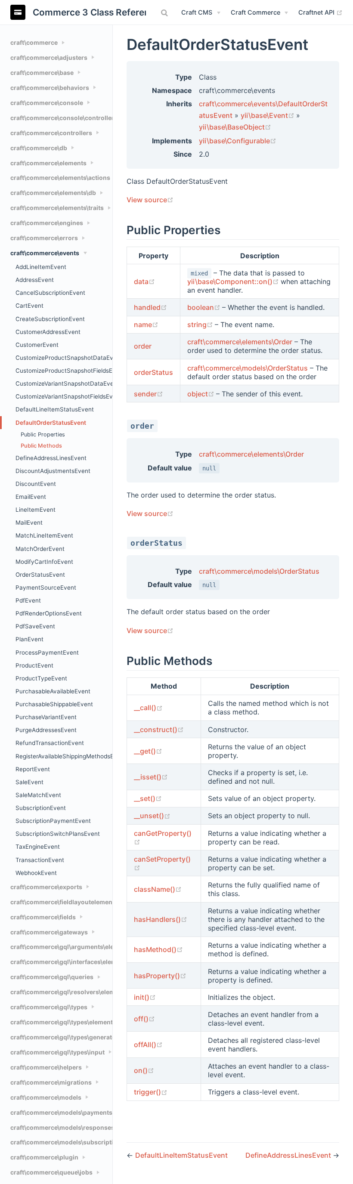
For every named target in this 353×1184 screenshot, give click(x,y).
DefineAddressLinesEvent (51, 457)
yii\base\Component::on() (234, 281)
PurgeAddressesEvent (46, 729)
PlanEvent (29, 639)
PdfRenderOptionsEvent (48, 613)
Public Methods (41, 445)
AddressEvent (34, 279)
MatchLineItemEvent (44, 535)
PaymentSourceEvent (45, 587)
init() (145, 997)
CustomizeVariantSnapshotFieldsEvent (63, 396)
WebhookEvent (36, 872)
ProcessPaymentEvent (47, 652)
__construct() (159, 729)
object (201, 394)
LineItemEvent (35, 509)
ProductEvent (34, 665)
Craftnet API (320, 12)
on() (144, 1070)
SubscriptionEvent (40, 807)
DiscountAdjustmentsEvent (52, 470)
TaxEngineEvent (37, 846)
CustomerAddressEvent (48, 331)
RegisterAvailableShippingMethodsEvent (63, 756)
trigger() (150, 1092)
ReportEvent (32, 769)
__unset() (152, 815)
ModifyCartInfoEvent (44, 561)
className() (158, 889)
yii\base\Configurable (237, 140)
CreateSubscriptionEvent (50, 318)
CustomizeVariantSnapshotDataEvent (63, 383)
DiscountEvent (35, 483)
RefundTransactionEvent (49, 742)
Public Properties (43, 434)
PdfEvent (28, 600)
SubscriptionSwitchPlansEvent (57, 833)
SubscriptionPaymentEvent (53, 820)
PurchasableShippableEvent (54, 704)
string (201, 324)
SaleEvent (29, 782)
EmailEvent (30, 496)
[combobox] (165, 13)
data (144, 281)
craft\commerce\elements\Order (239, 341)
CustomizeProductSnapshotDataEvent (63, 357)
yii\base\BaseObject (235, 127)
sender (148, 394)
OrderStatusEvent (40, 574)
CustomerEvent (37, 344)
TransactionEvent (39, 859)
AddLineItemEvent (40, 266)
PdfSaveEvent (35, 626)
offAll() (148, 1044)
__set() (148, 798)
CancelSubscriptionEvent (50, 292)
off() (144, 1018)
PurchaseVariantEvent (46, 717)
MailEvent (29, 522)
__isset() (151, 777)
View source (150, 199)
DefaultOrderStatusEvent (50, 422)
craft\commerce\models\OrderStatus (247, 368)
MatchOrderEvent (40, 548)
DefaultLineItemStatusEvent (54, 409)
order (143, 346)
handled (150, 307)
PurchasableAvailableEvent (52, 691)
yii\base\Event (268, 115)
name (146, 324)
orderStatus (153, 372)
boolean (204, 307)
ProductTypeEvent (41, 678)
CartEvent (29, 305)
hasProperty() (160, 975)
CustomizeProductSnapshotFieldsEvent (63, 370)
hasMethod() (158, 949)
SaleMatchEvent (38, 794)
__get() (148, 751)
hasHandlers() (160, 919)
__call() (148, 707)
